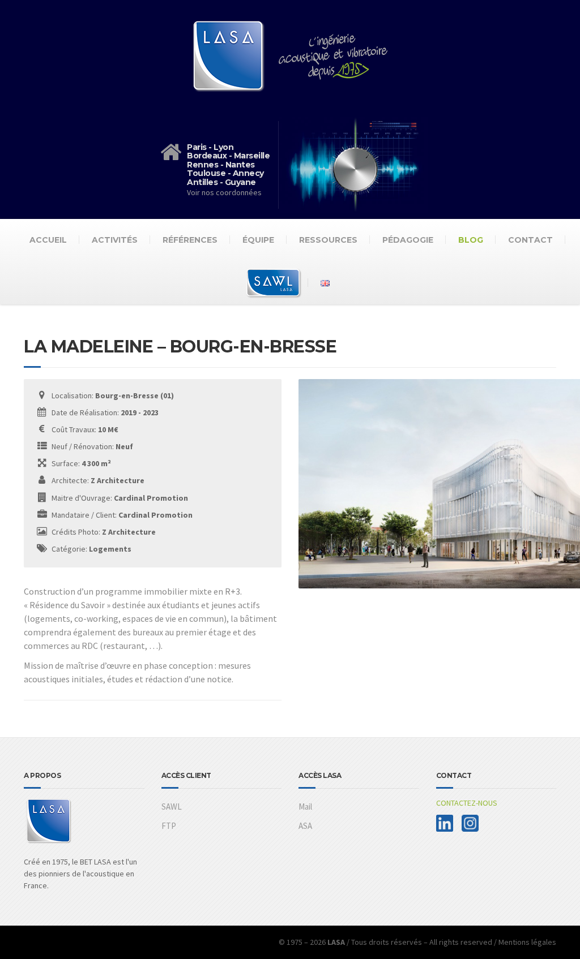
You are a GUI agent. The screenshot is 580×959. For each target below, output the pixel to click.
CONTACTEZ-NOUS (466, 803)
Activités (115, 240)
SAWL (171, 806)
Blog (470, 240)
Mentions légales (527, 942)
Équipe (258, 240)
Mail (305, 806)
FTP (168, 825)
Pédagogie (407, 240)
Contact (530, 240)
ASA (305, 825)
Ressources (328, 240)
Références (190, 240)
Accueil (48, 240)
